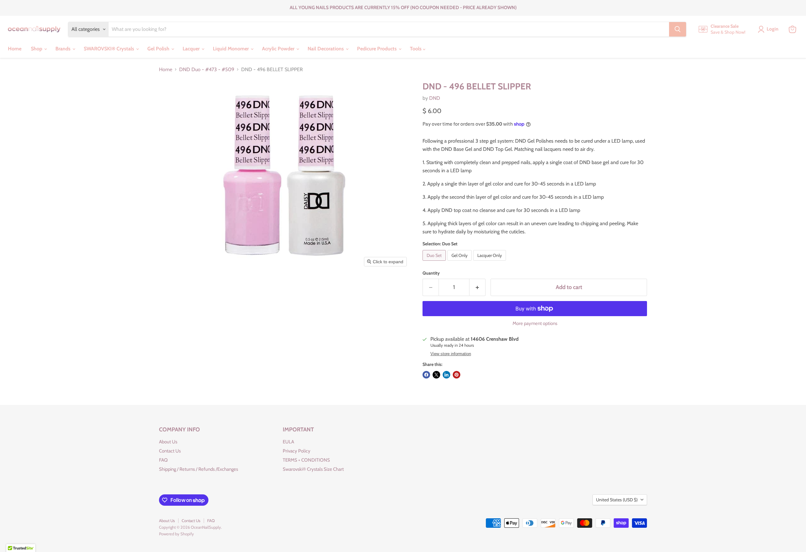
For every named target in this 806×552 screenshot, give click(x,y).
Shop (37, 49)
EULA (288, 442)
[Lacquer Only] (490, 262)
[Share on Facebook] (426, 374)
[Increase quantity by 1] (477, 287)
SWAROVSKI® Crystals (109, 49)
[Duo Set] (435, 262)
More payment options (535, 323)
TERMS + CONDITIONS (306, 460)
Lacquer (192, 49)
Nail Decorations (326, 49)
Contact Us (170, 451)
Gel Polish (159, 49)
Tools (416, 49)
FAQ (163, 460)
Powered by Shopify (176, 533)
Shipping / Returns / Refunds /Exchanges (198, 469)
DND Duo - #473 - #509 (206, 69)
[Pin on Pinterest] (456, 374)
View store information (450, 354)
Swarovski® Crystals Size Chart (313, 469)
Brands (63, 49)
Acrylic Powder (279, 49)
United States (617, 500)
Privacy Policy (296, 451)
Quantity (431, 273)
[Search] (677, 29)
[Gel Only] (460, 262)
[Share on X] (436, 374)
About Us (168, 442)
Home (14, 49)
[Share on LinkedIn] (446, 374)
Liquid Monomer (231, 49)
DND (434, 98)
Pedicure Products (377, 49)
